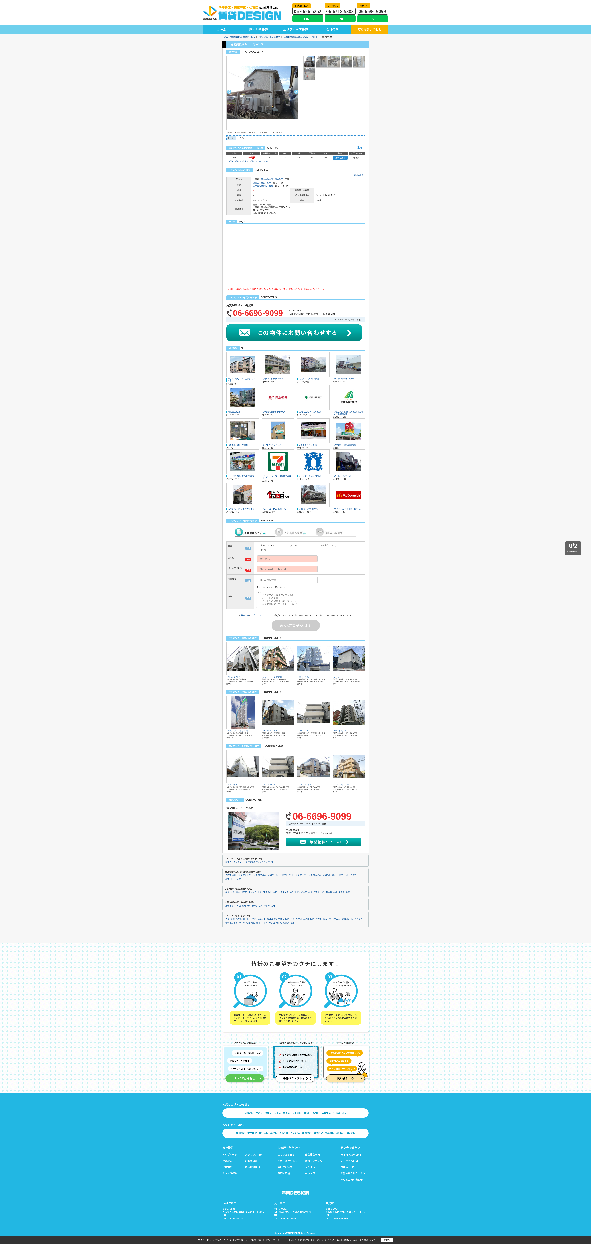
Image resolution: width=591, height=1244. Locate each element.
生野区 (259, 1113)
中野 (348, 892)
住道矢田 (252, 892)
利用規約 (245, 615)
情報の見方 (359, 175)
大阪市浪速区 (260, 875)
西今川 (317, 892)
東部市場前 (230, 906)
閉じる (387, 1240)
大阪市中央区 (343, 875)
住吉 (293, 923)
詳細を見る (340, 157)
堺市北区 (229, 879)
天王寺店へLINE (350, 1161)
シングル (310, 1167)
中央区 (286, 1113)
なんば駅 (295, 1133)
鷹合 (238, 892)
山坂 (260, 892)
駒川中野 (246, 906)
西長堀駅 (329, 1133)
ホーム (221, 29)
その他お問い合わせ (352, 1179)
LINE (308, 18)
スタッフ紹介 (229, 1173)
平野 (266, 923)
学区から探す (285, 1167)
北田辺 (244, 892)
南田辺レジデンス (234, 677)
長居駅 (273, 1133)
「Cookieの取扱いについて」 (347, 1240)
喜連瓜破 (358, 919)
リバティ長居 (232, 785)
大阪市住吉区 (302, 875)
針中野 (329, 892)
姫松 (248, 923)
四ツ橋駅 (263, 1133)
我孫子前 (327, 919)
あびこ (239, 919)
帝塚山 (272, 923)
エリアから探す (286, 1154)
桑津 (227, 892)
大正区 (277, 1113)
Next (296, 92)
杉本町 (299, 919)
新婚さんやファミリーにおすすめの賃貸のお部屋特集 (249, 862)
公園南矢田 (278, 179)
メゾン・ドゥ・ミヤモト (342, 785)
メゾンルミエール (305, 731)
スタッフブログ (253, 1154)
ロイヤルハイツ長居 (270, 731)
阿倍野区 (249, 1113)
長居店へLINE (348, 1167)
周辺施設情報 (252, 1167)
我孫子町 (262, 919)
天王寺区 (296, 1113)
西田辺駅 (306, 1133)
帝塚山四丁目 (347, 919)
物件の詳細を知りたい (270, 545)
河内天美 (336, 919)
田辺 (265, 892)
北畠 (253, 923)
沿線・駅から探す (287, 1161)
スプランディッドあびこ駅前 (238, 731)
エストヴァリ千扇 (340, 731)
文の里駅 (284, 1133)
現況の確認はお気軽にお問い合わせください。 (250, 161)
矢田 (269, 183)
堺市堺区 (355, 875)
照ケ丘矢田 (302, 892)
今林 (335, 892)
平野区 (336, 1113)
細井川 (286, 923)
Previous (229, 92)
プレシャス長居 (304, 677)
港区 (344, 1113)
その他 (263, 549)
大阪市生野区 (273, 875)
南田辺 (293, 892)
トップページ (229, 1154)
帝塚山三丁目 (231, 923)
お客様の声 (251, 1161)
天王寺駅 (252, 1133)
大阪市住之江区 (329, 875)
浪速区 (307, 1113)
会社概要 (227, 1161)
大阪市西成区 (315, 875)
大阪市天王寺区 (246, 875)
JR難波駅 (350, 1133)
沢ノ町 (306, 919)
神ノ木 (242, 923)
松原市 (238, 879)
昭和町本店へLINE (351, 1154)
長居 (271, 186)
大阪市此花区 (231, 875)
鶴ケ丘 (246, 919)
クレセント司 (338, 677)
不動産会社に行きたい (330, 545)
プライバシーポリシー (263, 615)
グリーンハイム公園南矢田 (272, 677)
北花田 (259, 923)
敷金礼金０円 (312, 1154)
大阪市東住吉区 (266, 179)
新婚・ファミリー (315, 1161)
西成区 (316, 1113)
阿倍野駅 (318, 1133)
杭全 (233, 892)
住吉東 (319, 919)
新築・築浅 (284, 1173)
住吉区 (268, 1113)
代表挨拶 (227, 1167)
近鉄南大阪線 (259, 183)
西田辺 (270, 919)
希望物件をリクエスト (353, 1173)
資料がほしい (296, 545)
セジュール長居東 (305, 785)
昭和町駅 (240, 1133)
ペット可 (310, 1173)
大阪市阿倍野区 (287, 875)
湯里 (323, 892)
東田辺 (341, 892)
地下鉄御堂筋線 (260, 186)
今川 (310, 892)
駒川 (270, 892)
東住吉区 (326, 1113)
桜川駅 (339, 1133)
